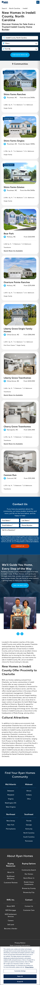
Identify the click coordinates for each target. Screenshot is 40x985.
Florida (28, 821)
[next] (21, 634)
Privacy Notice (20, 541)
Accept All (20, 981)
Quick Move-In (28, 878)
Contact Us (29, 906)
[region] (20, 965)
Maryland (10, 795)
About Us (10, 872)
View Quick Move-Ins (20, 55)
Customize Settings (19, 971)
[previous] (18, 634)
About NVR (11, 906)
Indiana (29, 795)
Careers (11, 920)
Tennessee (29, 841)
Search (4, 8)
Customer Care (29, 910)
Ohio (29, 799)
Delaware (10, 791)
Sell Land (10, 924)
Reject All (20, 976)
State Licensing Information (20, 945)
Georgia (29, 825)
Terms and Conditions (33, 541)
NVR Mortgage (10, 910)
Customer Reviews (11, 882)
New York (10, 825)
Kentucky (28, 829)
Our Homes (29, 874)
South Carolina (28, 837)
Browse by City (28, 892)
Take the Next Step (20, 585)
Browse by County (29, 888)
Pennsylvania (10, 829)
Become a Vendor (10, 928)
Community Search (29, 870)
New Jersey (11, 821)
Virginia (10, 799)
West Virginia (11, 807)
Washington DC (10, 803)
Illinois (28, 791)
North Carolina (14, 8)
